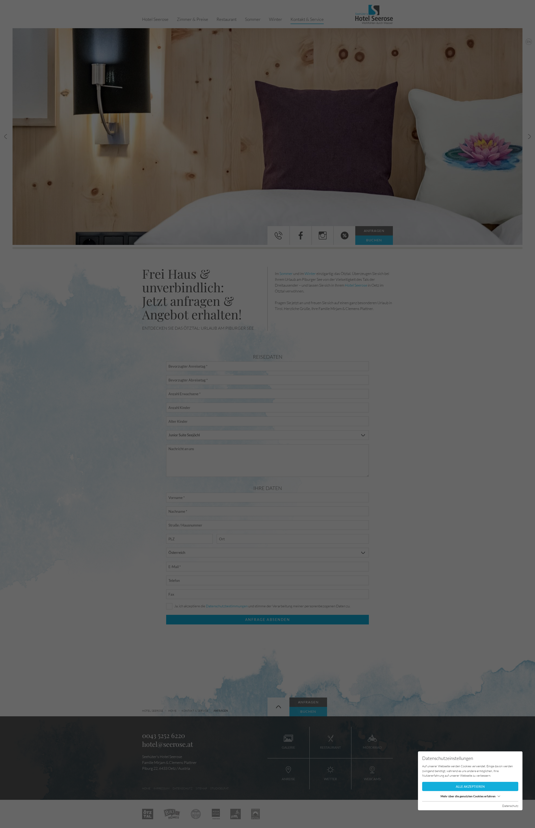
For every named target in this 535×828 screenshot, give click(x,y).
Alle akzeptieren (470, 786)
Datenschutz (510, 806)
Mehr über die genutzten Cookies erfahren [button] (468, 796)
